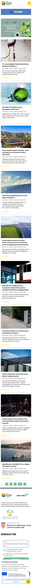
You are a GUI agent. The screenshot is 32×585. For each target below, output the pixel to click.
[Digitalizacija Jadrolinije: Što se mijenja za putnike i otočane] (16, 450)
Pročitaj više (5, 78)
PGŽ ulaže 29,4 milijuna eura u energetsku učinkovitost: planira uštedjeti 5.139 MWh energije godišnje (15, 288)
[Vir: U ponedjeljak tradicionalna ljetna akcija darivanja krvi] (16, 50)
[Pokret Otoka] (6, 3)
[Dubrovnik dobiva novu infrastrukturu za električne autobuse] (16, 317)
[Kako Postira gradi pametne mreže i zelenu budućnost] (16, 182)
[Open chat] (28, 581)
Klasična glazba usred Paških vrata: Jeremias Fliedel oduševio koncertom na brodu (15, 421)
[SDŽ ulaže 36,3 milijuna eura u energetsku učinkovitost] (16, 94)
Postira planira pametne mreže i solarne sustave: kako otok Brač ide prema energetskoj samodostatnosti (15, 243)
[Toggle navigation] (29, 3)
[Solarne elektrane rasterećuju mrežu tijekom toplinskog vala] (16, 360)
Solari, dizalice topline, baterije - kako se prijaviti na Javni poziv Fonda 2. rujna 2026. (15, 152)
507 (20, 484)
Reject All (16, 582)
